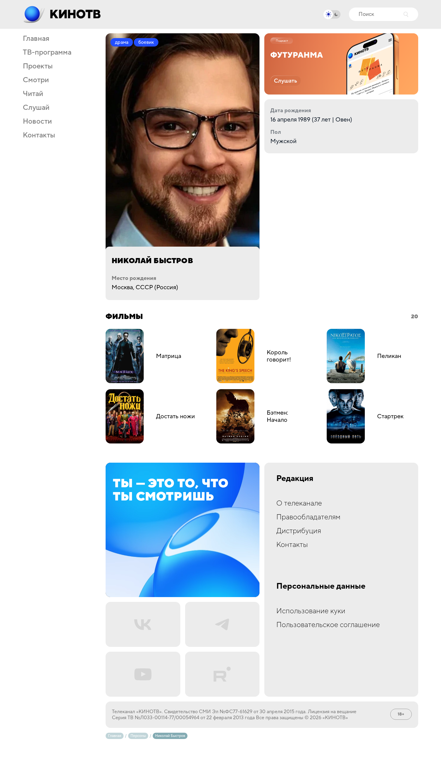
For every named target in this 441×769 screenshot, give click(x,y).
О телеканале (299, 503)
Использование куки (310, 611)
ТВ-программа (47, 52)
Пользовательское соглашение (328, 625)
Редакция (295, 478)
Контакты (39, 135)
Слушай (36, 108)
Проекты (38, 66)
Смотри (36, 80)
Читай (33, 94)
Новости (37, 121)
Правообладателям (308, 517)
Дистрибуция (298, 531)
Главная (36, 39)
